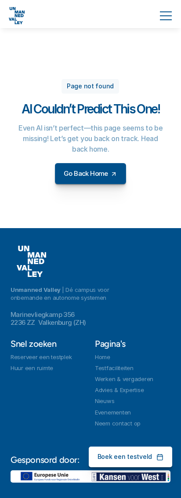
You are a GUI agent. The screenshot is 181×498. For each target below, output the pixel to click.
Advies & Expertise (119, 389)
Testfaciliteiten (114, 367)
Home (102, 356)
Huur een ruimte (32, 367)
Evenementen (113, 412)
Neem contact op (118, 423)
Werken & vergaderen (124, 378)
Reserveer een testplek (41, 356)
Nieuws (104, 400)
